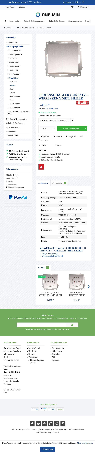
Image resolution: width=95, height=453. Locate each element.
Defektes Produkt (34, 348)
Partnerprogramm (58, 348)
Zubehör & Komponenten (16, 119)
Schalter (12, 85)
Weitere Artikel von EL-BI (52, 256)
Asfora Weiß (13, 62)
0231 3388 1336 (12, 372)
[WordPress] (56, 423)
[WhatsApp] (62, 423)
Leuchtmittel (11, 131)
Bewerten (44, 140)
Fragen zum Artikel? (75, 137)
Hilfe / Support (12, 178)
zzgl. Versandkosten (52, 108)
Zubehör (43, 268)
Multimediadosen (15, 96)
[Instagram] (50, 423)
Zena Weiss (12, 58)
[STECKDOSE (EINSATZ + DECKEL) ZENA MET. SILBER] (50, 281)
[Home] (6, 21)
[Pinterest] (44, 423)
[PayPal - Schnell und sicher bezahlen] (18, 197)
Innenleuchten (11, 42)
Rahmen (12, 100)
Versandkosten (43, 429)
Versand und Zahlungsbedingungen (15, 186)
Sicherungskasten (13, 127)
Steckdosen (13, 82)
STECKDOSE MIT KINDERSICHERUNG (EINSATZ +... (77, 294)
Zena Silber (13, 78)
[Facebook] (32, 423)
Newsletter (32, 351)
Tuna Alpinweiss (15, 50)
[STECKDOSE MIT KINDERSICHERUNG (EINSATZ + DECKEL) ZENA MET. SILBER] (77, 281)
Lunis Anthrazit (14, 66)
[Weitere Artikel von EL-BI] (82, 103)
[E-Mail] (41, 167)
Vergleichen (45, 137)
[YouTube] (38, 423)
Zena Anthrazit (14, 74)
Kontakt (9, 181)
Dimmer (12, 93)
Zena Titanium (14, 104)
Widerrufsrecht (57, 351)
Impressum (55, 360)
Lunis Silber (13, 70)
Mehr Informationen (85, 443)
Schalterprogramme (14, 46)
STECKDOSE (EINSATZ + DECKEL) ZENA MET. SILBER (50, 294)
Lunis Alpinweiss (15, 54)
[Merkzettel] (72, 7)
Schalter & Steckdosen (15, 123)
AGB (53, 357)
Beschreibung (43, 183)
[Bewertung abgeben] (57, 102)
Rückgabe (31, 363)
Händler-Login (12, 175)
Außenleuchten (12, 135)
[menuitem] (83, 7)
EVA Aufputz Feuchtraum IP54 (18, 112)
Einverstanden (47, 449)
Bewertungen (58, 183)
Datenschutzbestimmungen (37, 329)
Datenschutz (56, 354)
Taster (11, 89)
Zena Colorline (14, 108)
